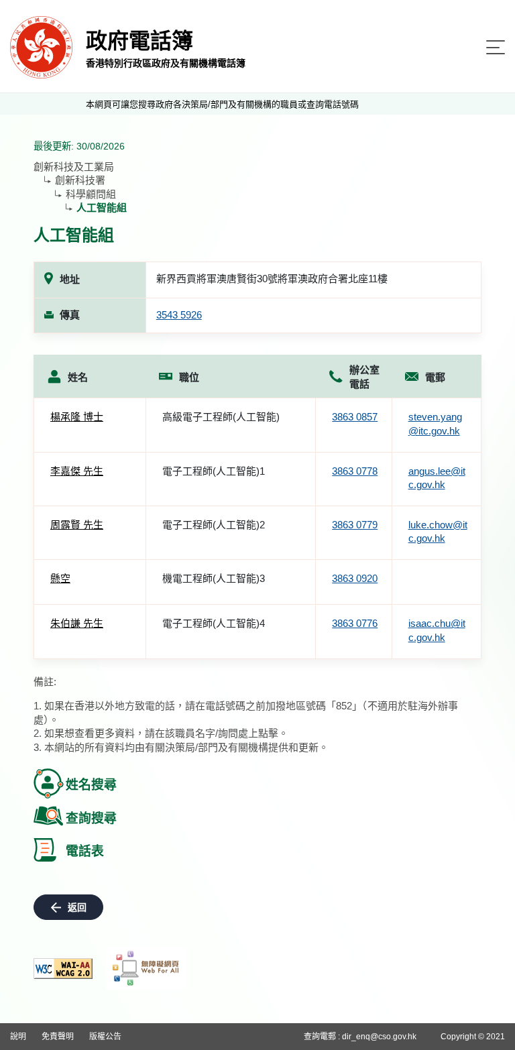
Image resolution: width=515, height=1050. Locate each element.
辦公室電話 (364, 377)
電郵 (435, 377)
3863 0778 (355, 471)
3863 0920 (355, 578)
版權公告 (105, 1036)
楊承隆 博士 (76, 416)
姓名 (78, 377)
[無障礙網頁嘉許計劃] (146, 968)
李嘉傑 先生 (76, 471)
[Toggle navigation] (495, 47)
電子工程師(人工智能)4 (213, 623)
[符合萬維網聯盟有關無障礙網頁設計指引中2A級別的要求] (63, 968)
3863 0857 (355, 416)
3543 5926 (179, 314)
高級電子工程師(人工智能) (221, 416)
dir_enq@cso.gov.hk (379, 1036)
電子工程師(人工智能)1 (213, 471)
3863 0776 (355, 623)
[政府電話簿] (41, 46)
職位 (189, 377)
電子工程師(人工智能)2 (213, 524)
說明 (18, 1036)
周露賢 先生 (76, 524)
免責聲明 (58, 1036)
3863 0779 (355, 524)
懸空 (60, 578)
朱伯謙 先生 (76, 623)
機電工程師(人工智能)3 (213, 578)
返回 (77, 907)
